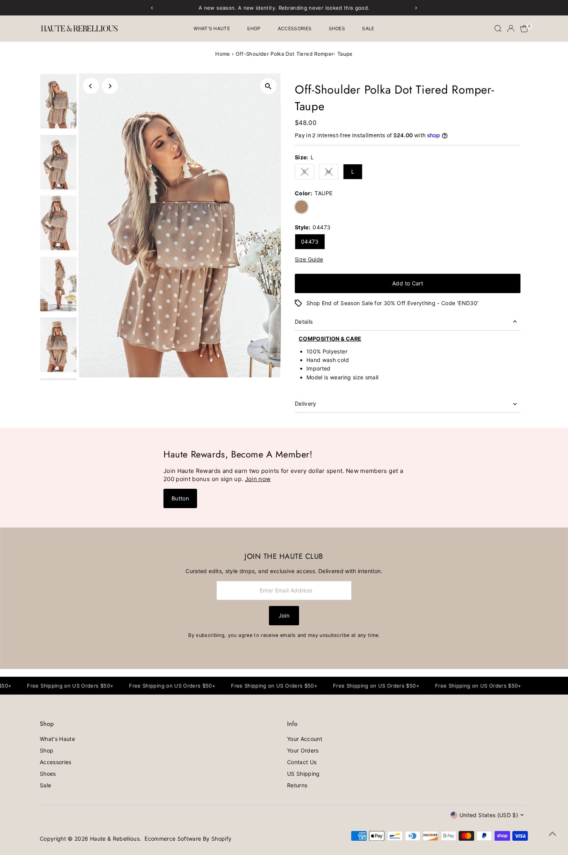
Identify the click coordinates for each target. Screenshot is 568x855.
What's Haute (212, 28)
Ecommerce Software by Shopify (188, 838)
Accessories (294, 28)
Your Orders (303, 750)
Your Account (304, 739)
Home (222, 54)
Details (304, 321)
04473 (310, 241)
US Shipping (303, 773)
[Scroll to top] (552, 833)
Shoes (337, 28)
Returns (297, 785)
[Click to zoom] (268, 86)
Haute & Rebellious (114, 838)
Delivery (305, 403)
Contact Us (302, 762)
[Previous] (91, 86)
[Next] (110, 86)
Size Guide (309, 259)
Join (284, 615)
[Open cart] (524, 28)
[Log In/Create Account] (510, 28)
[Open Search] (498, 28)
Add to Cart (407, 283)
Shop (253, 28)
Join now (258, 479)
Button (180, 498)
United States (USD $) (488, 815)
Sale (368, 28)
